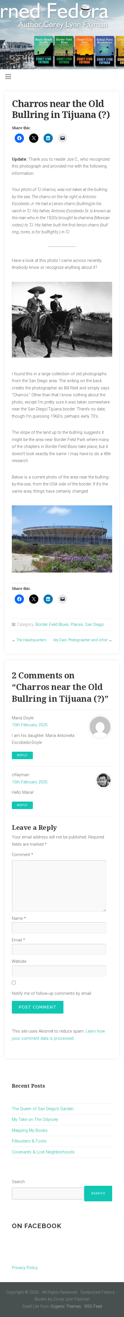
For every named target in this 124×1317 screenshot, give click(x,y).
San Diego (94, 624)
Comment (22, 854)
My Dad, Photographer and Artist (80, 640)
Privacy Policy (25, 1267)
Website (19, 961)
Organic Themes (65, 1306)
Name (19, 918)
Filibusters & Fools (29, 1141)
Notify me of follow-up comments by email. (52, 993)
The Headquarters (31, 640)
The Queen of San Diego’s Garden (43, 1108)
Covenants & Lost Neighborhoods (43, 1152)
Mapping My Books (30, 1130)
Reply (22, 755)
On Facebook (36, 1226)
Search (18, 1181)
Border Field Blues (52, 624)
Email (18, 940)
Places (77, 624)
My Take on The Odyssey (35, 1119)
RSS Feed (93, 1306)
